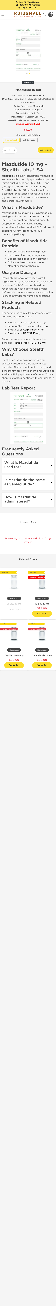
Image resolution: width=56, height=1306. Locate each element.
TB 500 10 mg (42, 604)
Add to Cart (45, 150)
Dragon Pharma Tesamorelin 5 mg (28, 326)
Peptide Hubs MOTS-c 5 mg (29, 342)
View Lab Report (39, 120)
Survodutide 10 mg (42, 655)
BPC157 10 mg (14, 604)
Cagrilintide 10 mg (13, 655)
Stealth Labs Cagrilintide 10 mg (26, 329)
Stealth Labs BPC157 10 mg (24, 333)
